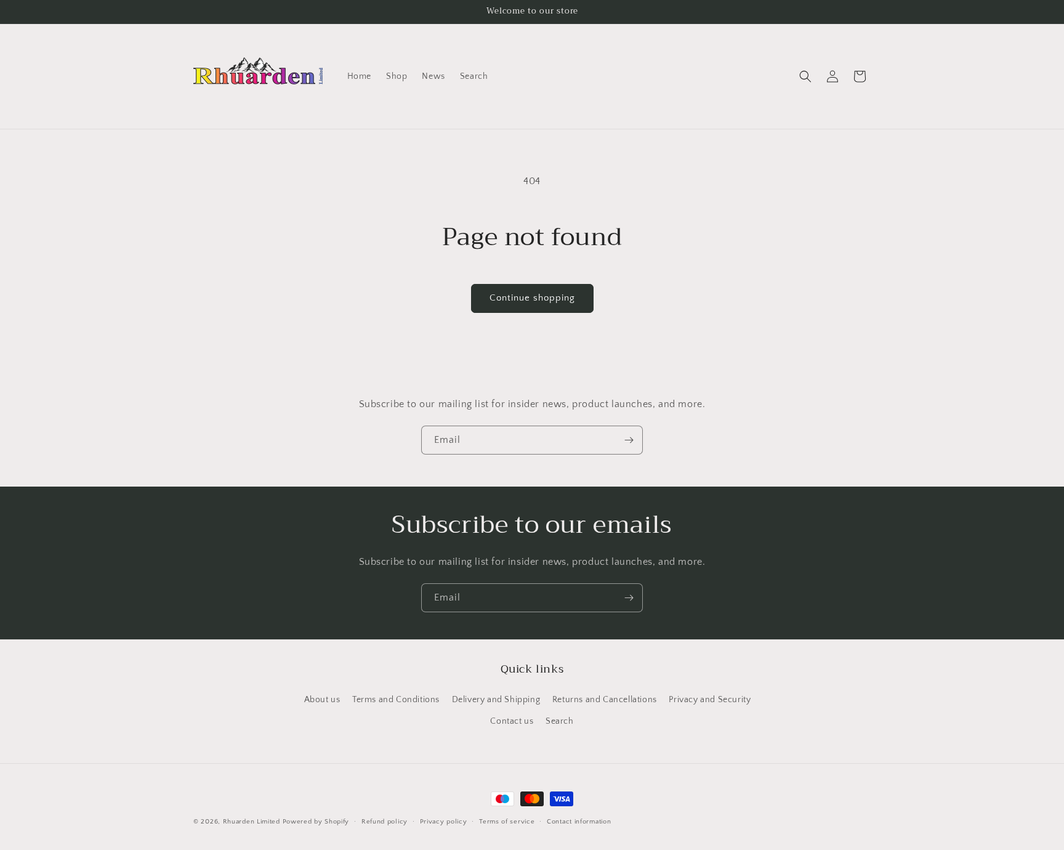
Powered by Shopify (316, 821)
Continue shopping (532, 298)
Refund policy (384, 821)
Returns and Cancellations (604, 699)
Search (560, 721)
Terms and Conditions (396, 699)
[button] (805, 76)
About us (322, 699)
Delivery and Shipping (496, 699)
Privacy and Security (710, 699)
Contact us (511, 721)
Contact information (579, 821)
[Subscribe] (628, 440)
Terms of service (506, 821)
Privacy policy (443, 821)
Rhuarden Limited (251, 821)
